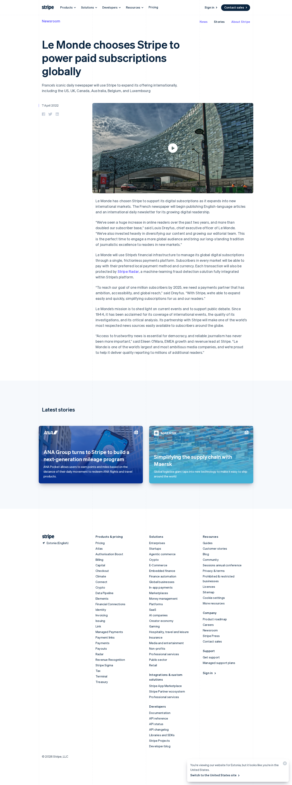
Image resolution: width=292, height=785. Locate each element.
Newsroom (51, 21)
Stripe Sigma (104, 665)
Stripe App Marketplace (165, 686)
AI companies (158, 615)
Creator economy (161, 621)
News (204, 22)
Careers (208, 625)
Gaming (154, 626)
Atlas (99, 548)
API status (156, 724)
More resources (214, 603)
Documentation (160, 713)
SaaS (152, 610)
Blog (206, 554)
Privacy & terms (214, 571)
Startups (155, 548)
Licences (209, 587)
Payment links (105, 637)
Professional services (164, 654)
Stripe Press (211, 636)
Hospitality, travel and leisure (169, 632)
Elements (102, 598)
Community (211, 560)
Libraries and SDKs (162, 735)
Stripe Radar (128, 271)
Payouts (101, 648)
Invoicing (102, 615)
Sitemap (208, 592)
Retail (153, 665)
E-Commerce (158, 565)
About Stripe (240, 22)
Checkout (102, 571)
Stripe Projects (159, 741)
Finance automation (162, 576)
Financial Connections (110, 604)
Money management (163, 598)
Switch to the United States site (213, 775)
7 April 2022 (50, 105)
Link (98, 626)
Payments (103, 643)
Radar (99, 654)
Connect (101, 582)
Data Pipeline (105, 593)
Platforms (156, 604)
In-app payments (161, 587)
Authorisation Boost (109, 554)
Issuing (100, 621)
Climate (101, 576)
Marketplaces (158, 593)
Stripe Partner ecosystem (167, 691)
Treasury (102, 682)
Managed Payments (109, 632)
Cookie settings (214, 598)
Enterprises (157, 543)
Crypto (100, 587)
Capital (100, 565)
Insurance (155, 637)
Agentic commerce (162, 554)
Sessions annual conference (222, 565)
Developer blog (159, 746)
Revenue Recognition (110, 660)
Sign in (209, 7)
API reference (158, 718)
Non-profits (157, 648)
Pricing (153, 7)
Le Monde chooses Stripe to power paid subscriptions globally (111, 57)
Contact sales (234, 7)
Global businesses (161, 582)
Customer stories (215, 548)
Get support (211, 657)
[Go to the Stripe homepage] (46, 536)
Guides (208, 543)
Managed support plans (219, 663)
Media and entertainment (166, 643)
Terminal (101, 676)
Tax (98, 671)
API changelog (159, 729)
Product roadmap (215, 619)
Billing (99, 560)
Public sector (158, 660)
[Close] (284, 764)
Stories (219, 22)
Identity (101, 610)
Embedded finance (162, 571)
